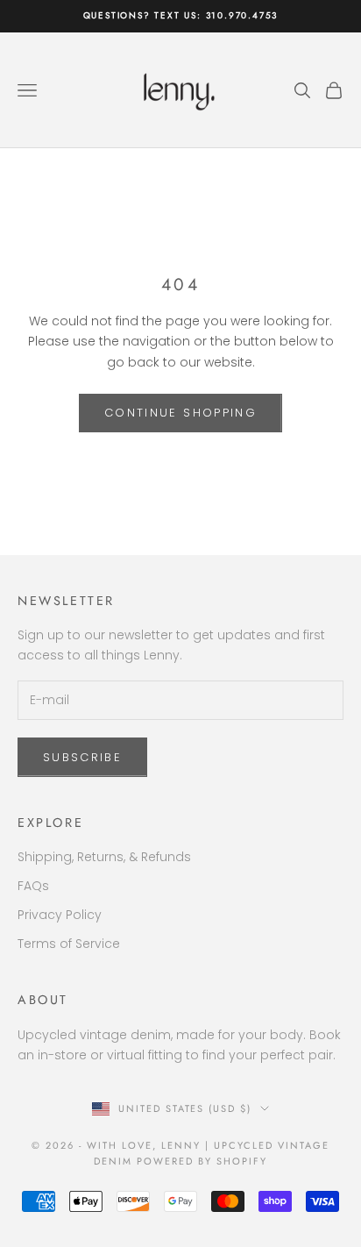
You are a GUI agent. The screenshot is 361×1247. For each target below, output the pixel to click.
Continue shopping (180, 412)
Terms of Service (69, 943)
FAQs (33, 885)
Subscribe (82, 757)
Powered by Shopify (202, 1161)
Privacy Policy (60, 914)
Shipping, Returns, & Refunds (104, 857)
